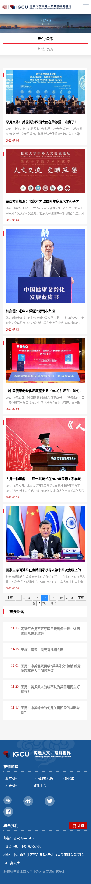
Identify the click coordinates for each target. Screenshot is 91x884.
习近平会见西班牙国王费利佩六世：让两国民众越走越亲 (50, 631)
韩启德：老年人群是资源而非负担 (30, 311)
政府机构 (11, 778)
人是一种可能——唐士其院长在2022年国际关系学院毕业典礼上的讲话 (45, 479)
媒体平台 (39, 785)
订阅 (80, 825)
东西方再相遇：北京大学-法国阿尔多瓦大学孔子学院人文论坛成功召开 (45, 201)
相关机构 (11, 785)
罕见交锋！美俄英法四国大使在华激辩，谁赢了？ (42, 122)
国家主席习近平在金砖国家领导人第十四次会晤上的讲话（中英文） (45, 570)
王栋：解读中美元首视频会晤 (42, 650)
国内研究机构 (43, 778)
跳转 (53, 603)
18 (53, 597)
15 (28, 597)
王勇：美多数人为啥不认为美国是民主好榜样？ (50, 689)
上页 (10, 597)
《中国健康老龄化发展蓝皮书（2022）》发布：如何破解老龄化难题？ (45, 391)
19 (61, 597)
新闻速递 (45, 39)
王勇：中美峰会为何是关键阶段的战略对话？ (50, 710)
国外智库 (67, 778)
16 (36, 597)
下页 (81, 597)
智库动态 (45, 49)
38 (71, 597)
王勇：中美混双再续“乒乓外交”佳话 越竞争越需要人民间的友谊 (51, 668)
